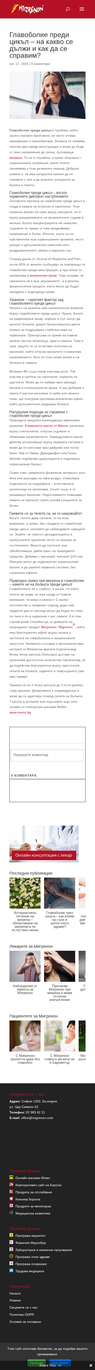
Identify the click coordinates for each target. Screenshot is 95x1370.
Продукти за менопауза (33, 1206)
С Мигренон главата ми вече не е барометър (60, 1059)
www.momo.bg (20, 712)
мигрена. (16, 157)
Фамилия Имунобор (30, 1243)
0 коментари (40, 64)
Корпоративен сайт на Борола (38, 1185)
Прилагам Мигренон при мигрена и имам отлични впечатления (59, 993)
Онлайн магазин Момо (32, 1178)
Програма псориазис (31, 1264)
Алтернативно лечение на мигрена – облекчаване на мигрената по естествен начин (25, 921)
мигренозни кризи (43, 275)
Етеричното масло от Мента (46, 426)
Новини (15, 1300)
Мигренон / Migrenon (58, 626)
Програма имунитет (30, 1235)
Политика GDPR (21, 1314)
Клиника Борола (27, 1199)
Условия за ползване (25, 1322)
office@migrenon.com (37, 1118)
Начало (15, 1293)
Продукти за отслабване (33, 1192)
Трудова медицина (29, 1271)
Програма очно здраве (32, 1257)
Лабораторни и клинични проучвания (43, 1250)
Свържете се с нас (23, 1307)
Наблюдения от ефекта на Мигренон (25, 989)
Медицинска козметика (32, 1213)
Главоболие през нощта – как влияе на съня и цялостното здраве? (59, 919)
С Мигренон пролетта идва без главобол (25, 1059)
